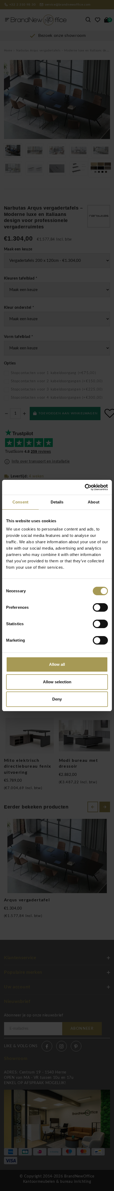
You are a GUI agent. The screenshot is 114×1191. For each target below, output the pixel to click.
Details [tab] (57, 502)
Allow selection (57, 682)
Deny (57, 699)
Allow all (57, 664)
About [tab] (93, 502)
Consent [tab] (20, 502)
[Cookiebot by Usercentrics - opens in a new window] (85, 487)
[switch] (100, 607)
